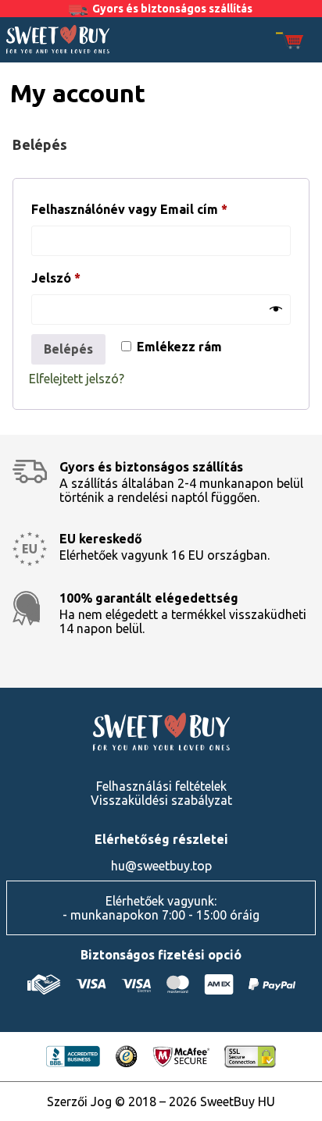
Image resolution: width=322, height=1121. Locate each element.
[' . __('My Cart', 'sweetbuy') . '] (289, 42)
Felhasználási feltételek (161, 786)
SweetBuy (57, 39)
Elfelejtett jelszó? (76, 379)
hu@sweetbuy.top (161, 866)
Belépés (68, 349)
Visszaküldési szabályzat (161, 800)
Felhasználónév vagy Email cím (156, 208)
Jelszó (83, 277)
